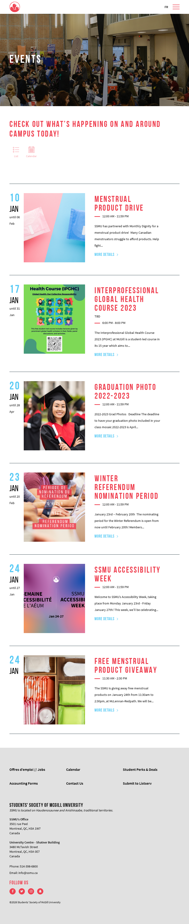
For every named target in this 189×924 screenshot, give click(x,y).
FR (166, 7)
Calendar (31, 156)
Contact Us (74, 783)
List (16, 156)
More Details (104, 255)
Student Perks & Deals (140, 769)
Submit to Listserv (137, 783)
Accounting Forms (23, 783)
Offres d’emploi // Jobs (27, 769)
